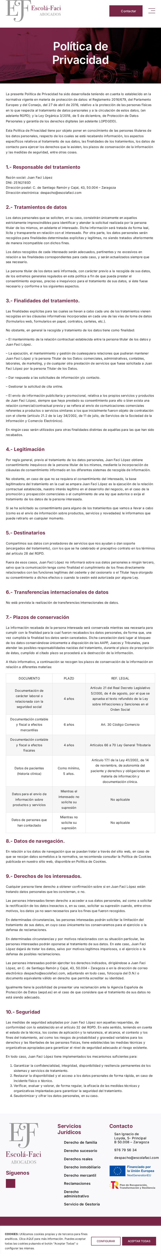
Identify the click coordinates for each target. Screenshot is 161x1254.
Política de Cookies (91, 861)
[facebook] (10, 1183)
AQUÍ (29, 1238)
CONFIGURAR (106, 1241)
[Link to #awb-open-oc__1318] (151, 10)
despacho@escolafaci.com (61, 193)
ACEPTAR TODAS (139, 1241)
